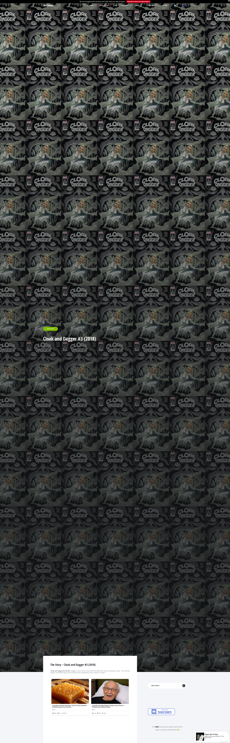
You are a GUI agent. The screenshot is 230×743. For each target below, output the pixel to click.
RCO (116, 5)
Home (91, 5)
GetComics (48, 5)
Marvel (137, 5)
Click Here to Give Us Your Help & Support (138, 1)
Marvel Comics (50, 329)
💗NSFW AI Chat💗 (104, 5)
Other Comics (151, 5)
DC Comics (125, 5)
